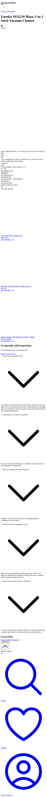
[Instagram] (2, 653)
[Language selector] (5, 645)
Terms (7, 640)
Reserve (4, 173)
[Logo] (23, 3)
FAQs (11, 640)
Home (3, 640)
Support (16, 640)
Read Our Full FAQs (8, 354)
